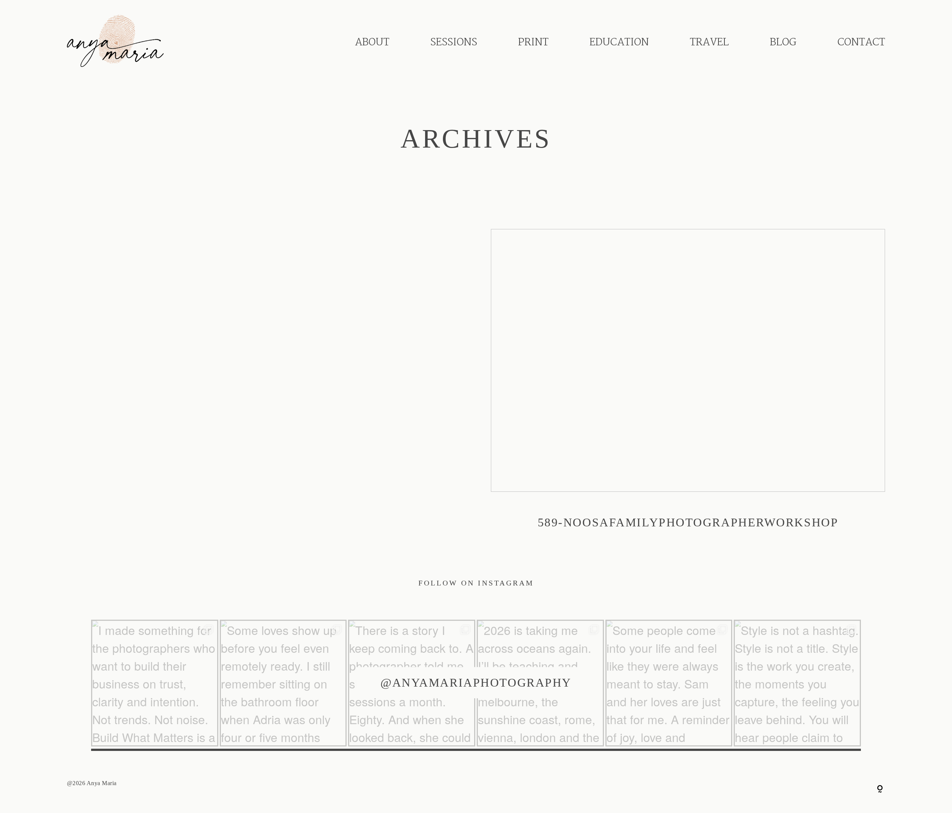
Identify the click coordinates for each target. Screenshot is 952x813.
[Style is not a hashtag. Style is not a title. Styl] (797, 683)
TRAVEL (709, 43)
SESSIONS (453, 43)
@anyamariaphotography (476, 682)
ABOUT (372, 43)
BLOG (783, 43)
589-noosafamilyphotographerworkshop (688, 388)
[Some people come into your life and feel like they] (669, 683)
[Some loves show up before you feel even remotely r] (283, 683)
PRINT (533, 43)
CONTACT (861, 43)
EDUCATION (619, 43)
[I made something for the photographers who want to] (154, 683)
